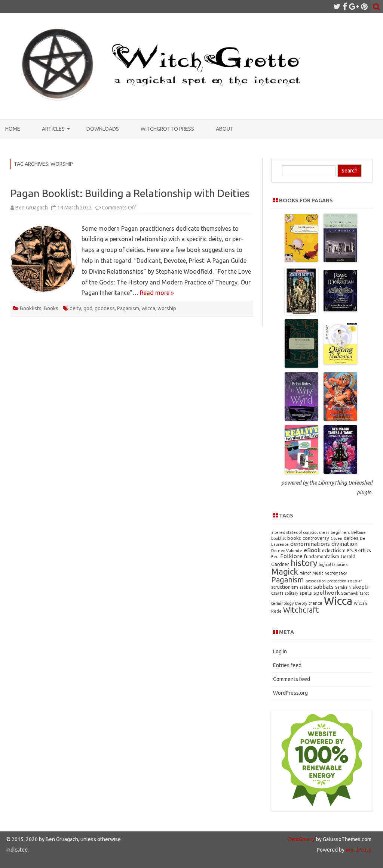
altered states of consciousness (300, 532)
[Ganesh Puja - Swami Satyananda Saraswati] (340, 418)
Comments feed (291, 679)
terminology (282, 603)
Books (51, 308)
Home (12, 129)
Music (317, 573)
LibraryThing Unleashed (345, 483)
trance (315, 603)
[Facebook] (345, 6)
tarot (364, 593)
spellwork (326, 592)
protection (336, 581)
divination (344, 544)
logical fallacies (333, 564)
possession (316, 581)
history (304, 562)
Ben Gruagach (31, 208)
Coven (336, 538)
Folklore (291, 556)
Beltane (358, 532)
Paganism (128, 308)
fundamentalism (321, 556)
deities (351, 538)
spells (306, 592)
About (224, 129)
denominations (310, 544)
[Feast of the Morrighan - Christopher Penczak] (340, 309)
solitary (291, 593)
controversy (316, 538)
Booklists (31, 308)
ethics (364, 550)
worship (166, 308)
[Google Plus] (354, 6)
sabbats (323, 587)
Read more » (157, 292)
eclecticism (334, 550)
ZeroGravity (301, 839)
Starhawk (349, 593)
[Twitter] (337, 6)
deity (75, 308)
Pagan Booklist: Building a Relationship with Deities (129, 193)
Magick (284, 571)
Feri (275, 556)
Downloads (102, 129)
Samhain (343, 587)
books (294, 538)
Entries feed (287, 665)
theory (301, 603)
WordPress (357, 850)
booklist (278, 538)
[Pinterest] (364, 6)
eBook (312, 550)
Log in (280, 651)
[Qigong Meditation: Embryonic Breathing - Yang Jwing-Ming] (340, 362)
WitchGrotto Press (167, 129)
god (87, 308)
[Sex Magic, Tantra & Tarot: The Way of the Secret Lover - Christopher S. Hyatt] (340, 471)
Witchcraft (301, 610)
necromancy (336, 573)
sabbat (306, 587)
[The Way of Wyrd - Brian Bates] (301, 418)
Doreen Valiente (286, 550)
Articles (53, 129)
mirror (305, 573)
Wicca (148, 308)
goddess (105, 308)
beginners (340, 532)
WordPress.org (290, 693)
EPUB (352, 550)
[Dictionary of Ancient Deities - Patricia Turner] (301, 312)
